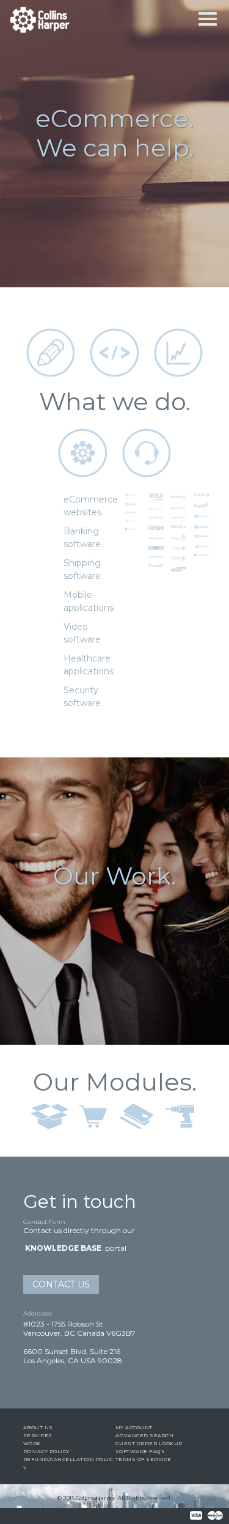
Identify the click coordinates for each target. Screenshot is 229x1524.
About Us (38, 1427)
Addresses (37, 1313)
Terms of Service (143, 1459)
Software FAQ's (140, 1451)
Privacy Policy (46, 1451)
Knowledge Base (63, 1248)
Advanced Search (144, 1435)
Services (38, 1435)
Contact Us (61, 1284)
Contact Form (44, 1222)
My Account (134, 1427)
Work (32, 1443)
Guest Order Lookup (149, 1443)
